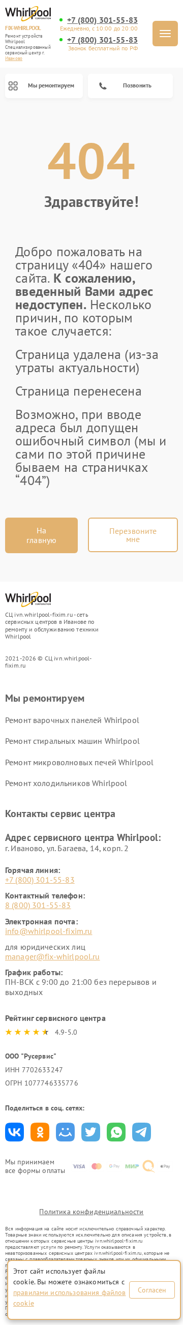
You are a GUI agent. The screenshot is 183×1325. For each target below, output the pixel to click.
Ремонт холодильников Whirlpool (66, 783)
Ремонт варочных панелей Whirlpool (72, 720)
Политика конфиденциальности (91, 1211)
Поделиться (14, 1132)
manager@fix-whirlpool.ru (52, 956)
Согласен (152, 1289)
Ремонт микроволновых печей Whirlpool (79, 762)
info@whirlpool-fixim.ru (48, 931)
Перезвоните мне (133, 535)
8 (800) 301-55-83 (38, 905)
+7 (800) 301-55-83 (102, 20)
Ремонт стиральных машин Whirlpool (72, 741)
